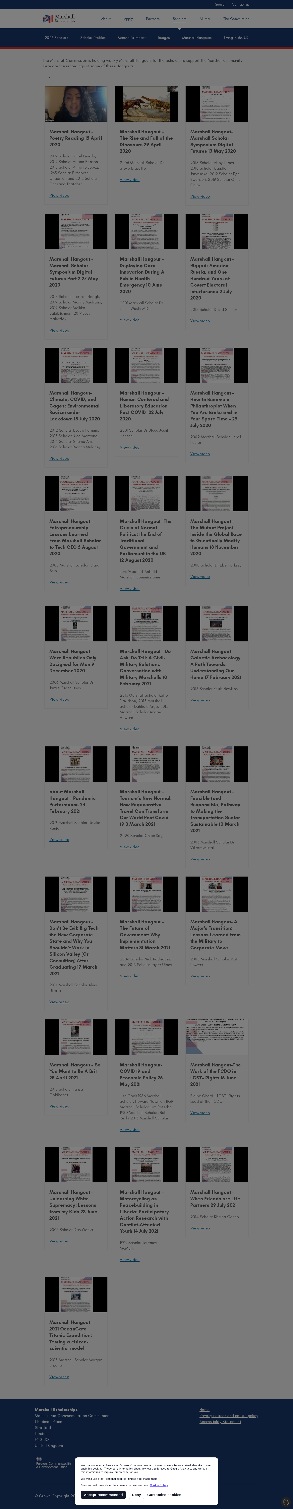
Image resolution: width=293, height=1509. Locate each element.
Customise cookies (164, 1495)
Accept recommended (103, 1495)
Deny (136, 1495)
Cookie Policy (159, 1485)
